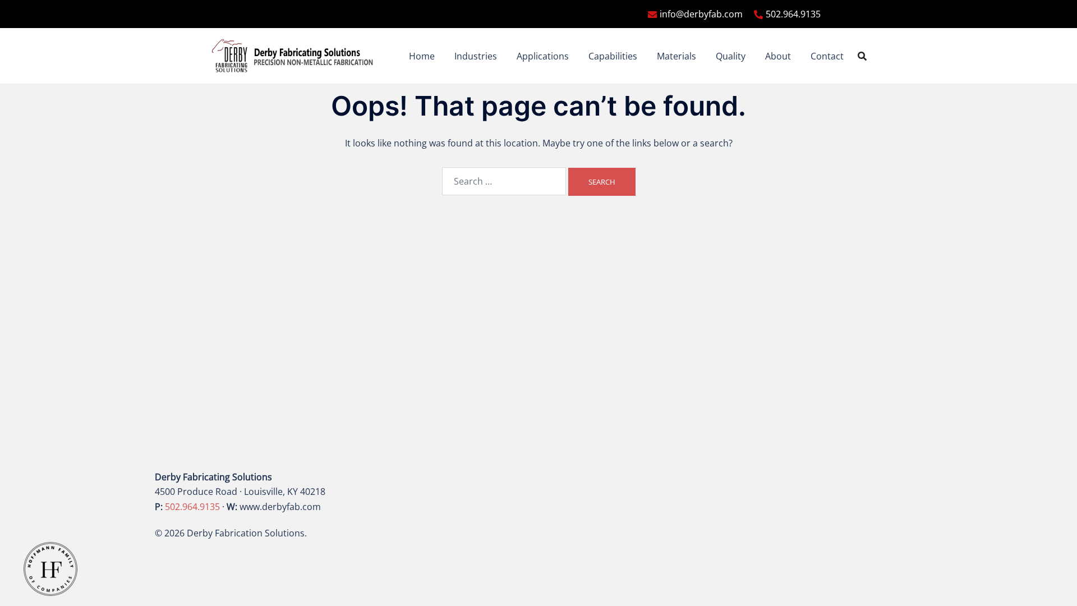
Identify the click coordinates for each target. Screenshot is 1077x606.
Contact (827, 56)
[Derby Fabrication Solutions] (292, 55)
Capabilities (612, 56)
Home (422, 56)
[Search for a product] (862, 56)
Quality (730, 56)
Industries (475, 56)
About (778, 56)
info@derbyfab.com (701, 14)
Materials (676, 56)
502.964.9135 (793, 14)
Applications (543, 56)
